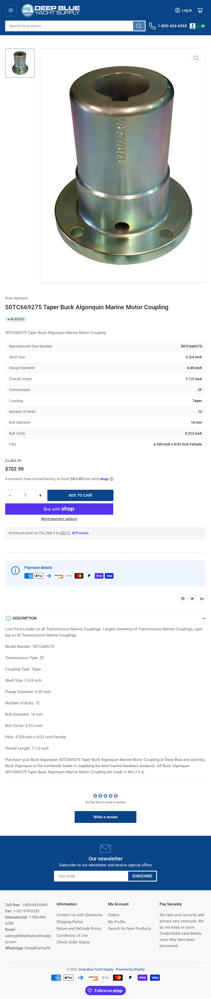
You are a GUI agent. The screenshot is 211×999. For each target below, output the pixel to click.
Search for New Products (129, 928)
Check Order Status (73, 942)
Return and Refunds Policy (79, 928)
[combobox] (75, 26)
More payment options (59, 519)
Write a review (105, 817)
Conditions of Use (72, 935)
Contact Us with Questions (80, 915)
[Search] (139, 26)
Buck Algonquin (16, 298)
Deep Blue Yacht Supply (95, 969)
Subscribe (142, 876)
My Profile (116, 922)
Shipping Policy (70, 922)
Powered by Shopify (130, 969)
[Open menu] (10, 10)
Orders (113, 915)
